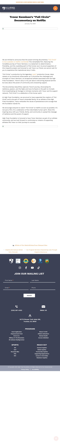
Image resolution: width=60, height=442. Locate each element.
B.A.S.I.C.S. (17, 335)
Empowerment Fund (16, 333)
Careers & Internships (42, 355)
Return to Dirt (43, 331)
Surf (15, 349)
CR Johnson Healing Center (16, 340)
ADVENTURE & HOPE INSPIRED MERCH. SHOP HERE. (30, 2)
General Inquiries (42, 347)
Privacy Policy (25, 369)
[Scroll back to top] (55, 439)
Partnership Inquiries (42, 351)
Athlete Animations (43, 333)
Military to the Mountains (16, 338)
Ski (15, 347)
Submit (29, 295)
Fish (15, 353)
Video (45, 245)
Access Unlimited (43, 338)
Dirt (15, 355)
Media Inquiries (42, 349)
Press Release (38, 245)
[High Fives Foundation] (8, 8)
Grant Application (17, 331)
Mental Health (43, 335)
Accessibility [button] (35, 369)
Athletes (31, 245)
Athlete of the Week (21, 245)
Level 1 (34, 74)
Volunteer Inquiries (41, 357)
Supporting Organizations (42, 353)
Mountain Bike (15, 351)
